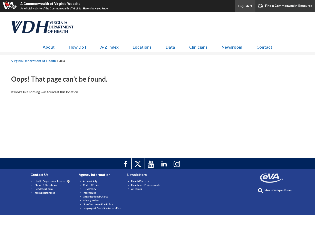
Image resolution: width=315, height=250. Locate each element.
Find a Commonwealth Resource (288, 5)
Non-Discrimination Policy (98, 204)
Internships (89, 192)
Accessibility (90, 181)
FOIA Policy (89, 188)
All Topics (136, 188)
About (49, 47)
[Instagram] (177, 163)
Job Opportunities (45, 192)
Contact (264, 47)
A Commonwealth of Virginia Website (50, 4)
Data (170, 47)
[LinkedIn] (164, 163)
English (245, 6)
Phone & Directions (46, 185)
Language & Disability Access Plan (102, 208)
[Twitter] (138, 163)
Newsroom (232, 47)
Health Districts (140, 181)
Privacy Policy (91, 200)
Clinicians (198, 47)
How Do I (77, 47)
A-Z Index (109, 47)
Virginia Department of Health (42, 27)
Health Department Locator (50, 181)
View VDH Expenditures (278, 190)
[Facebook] (126, 163)
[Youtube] (151, 163)
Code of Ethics (91, 185)
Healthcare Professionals (145, 185)
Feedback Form (44, 188)
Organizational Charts (95, 196)
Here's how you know (95, 8)
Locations (142, 47)
